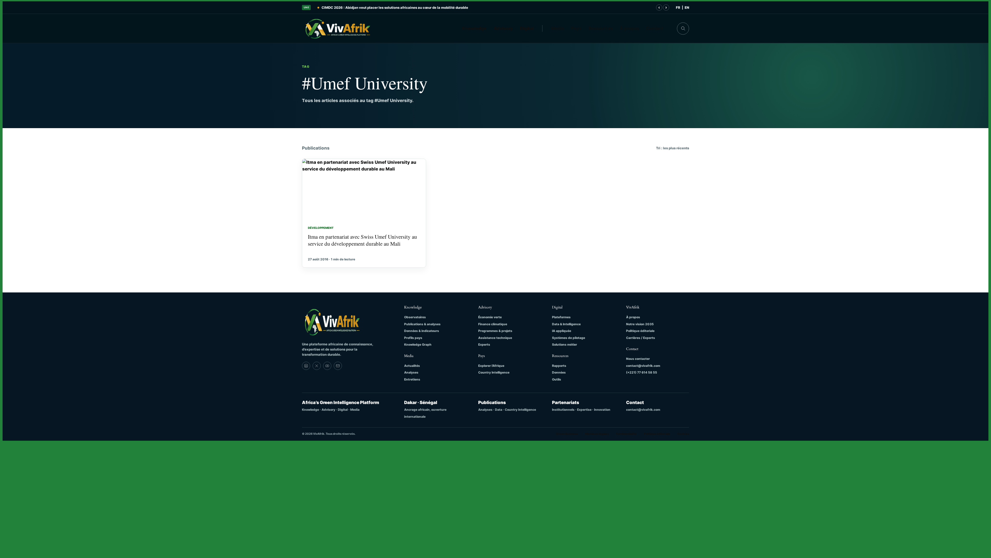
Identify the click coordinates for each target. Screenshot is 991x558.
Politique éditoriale (640, 331)
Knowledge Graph (417, 344)
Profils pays (413, 338)
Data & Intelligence (566, 324)
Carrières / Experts (640, 338)
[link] (306, 366)
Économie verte (490, 317)
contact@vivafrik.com (643, 366)
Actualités (412, 366)
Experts (484, 344)
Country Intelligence (493, 372)
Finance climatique (492, 324)
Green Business (567, 434)
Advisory (503, 28)
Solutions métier (564, 344)
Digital (527, 28)
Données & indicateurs (421, 331)
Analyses (411, 372)
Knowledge (474, 28)
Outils (556, 379)
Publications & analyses (422, 324)
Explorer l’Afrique (491, 366)
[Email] (338, 366)
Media (557, 28)
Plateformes (561, 317)
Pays (576, 28)
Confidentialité (626, 434)
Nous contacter (638, 359)
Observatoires (415, 317)
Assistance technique (495, 338)
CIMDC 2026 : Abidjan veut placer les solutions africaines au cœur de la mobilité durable (395, 7)
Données (559, 372)
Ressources (600, 28)
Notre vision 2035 (640, 324)
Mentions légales (597, 434)
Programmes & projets (495, 331)
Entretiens (412, 379)
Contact (654, 28)
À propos (629, 28)
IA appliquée (561, 331)
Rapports (559, 366)
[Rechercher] (683, 28)
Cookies (683, 434)
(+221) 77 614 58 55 (641, 372)
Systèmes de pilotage (568, 338)
